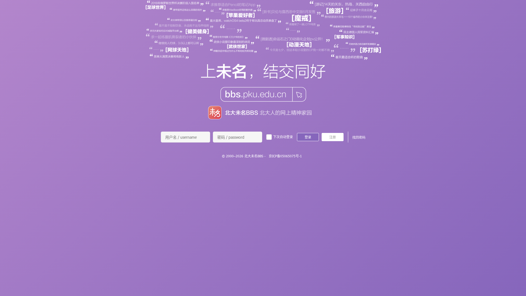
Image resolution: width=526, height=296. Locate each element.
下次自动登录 (283, 137)
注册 (332, 137)
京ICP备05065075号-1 (285, 156)
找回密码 (358, 137)
